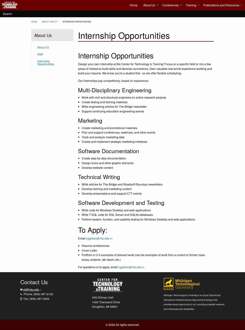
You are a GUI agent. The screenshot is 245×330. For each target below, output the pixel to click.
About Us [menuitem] (149, 5)
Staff (40, 54)
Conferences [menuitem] (170, 5)
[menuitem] (23, 5)
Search (7, 14)
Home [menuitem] (134, 5)
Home (34, 21)
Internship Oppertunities (45, 62)
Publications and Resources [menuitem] (221, 5)
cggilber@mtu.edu (97, 238)
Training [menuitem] (191, 5)
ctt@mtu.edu (31, 289)
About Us (43, 47)
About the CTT (50, 21)
